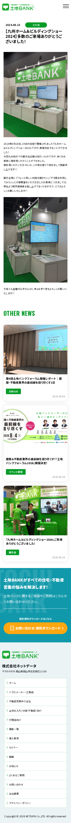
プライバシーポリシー (20, 803)
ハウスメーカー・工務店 (21, 692)
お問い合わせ (16, 784)
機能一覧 (14, 729)
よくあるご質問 (16, 775)
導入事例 (14, 738)
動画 (11, 756)
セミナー (13, 747)
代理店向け (15, 719)
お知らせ (13, 766)
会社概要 (14, 793)
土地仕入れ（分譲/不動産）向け (25, 710)
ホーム (12, 682)
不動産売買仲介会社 (20, 701)
